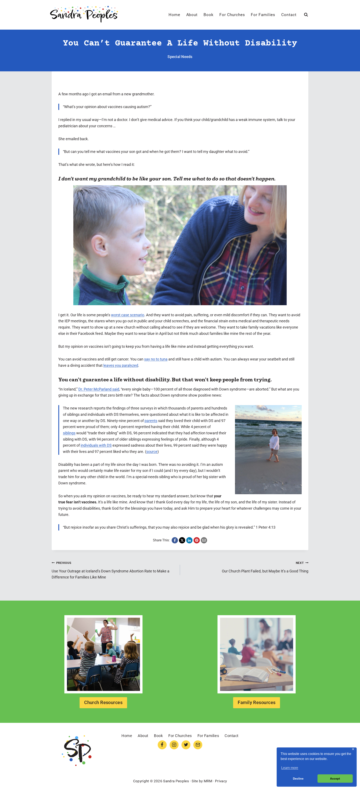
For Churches (232, 14)
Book (209, 14)
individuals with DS (96, 445)
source (152, 451)
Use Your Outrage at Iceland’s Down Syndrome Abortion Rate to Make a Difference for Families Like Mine (110, 570)
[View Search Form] (305, 14)
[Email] (197, 744)
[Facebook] (162, 744)
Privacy (221, 781)
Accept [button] (335, 778)
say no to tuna (156, 359)
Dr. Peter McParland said (98, 389)
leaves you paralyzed (120, 365)
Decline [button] (298, 778)
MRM (208, 781)
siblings (69, 433)
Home (174, 14)
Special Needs (180, 56)
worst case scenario (127, 315)
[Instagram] (174, 744)
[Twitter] (185, 744)
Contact (288, 14)
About (192, 14)
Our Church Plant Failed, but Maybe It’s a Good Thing (265, 567)
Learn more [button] (289, 768)
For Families (263, 14)
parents (151, 420)
